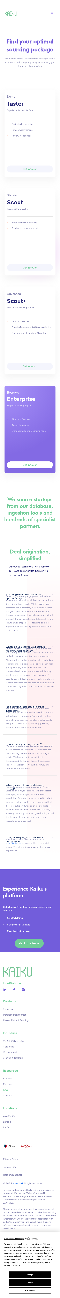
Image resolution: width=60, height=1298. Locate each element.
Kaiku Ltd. (18, 1183)
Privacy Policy (10, 1159)
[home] (11, 13)
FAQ (5, 1089)
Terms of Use (10, 1166)
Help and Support (12, 1174)
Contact (7, 1095)
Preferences (30, 1291)
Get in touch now (29, 943)
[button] (54, 13)
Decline (30, 1283)
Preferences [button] (16, 1265)
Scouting (8, 1008)
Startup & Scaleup (13, 1057)
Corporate (8, 1046)
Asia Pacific (9, 1116)
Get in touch (30, 168)
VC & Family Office (13, 1040)
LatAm (6, 1127)
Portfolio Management (15, 1014)
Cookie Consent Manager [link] (14, 1239)
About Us (8, 1078)
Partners (7, 1084)
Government (10, 1052)
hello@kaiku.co (13, 843)
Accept (30, 1275)
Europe (7, 1121)
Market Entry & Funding (16, 1020)
